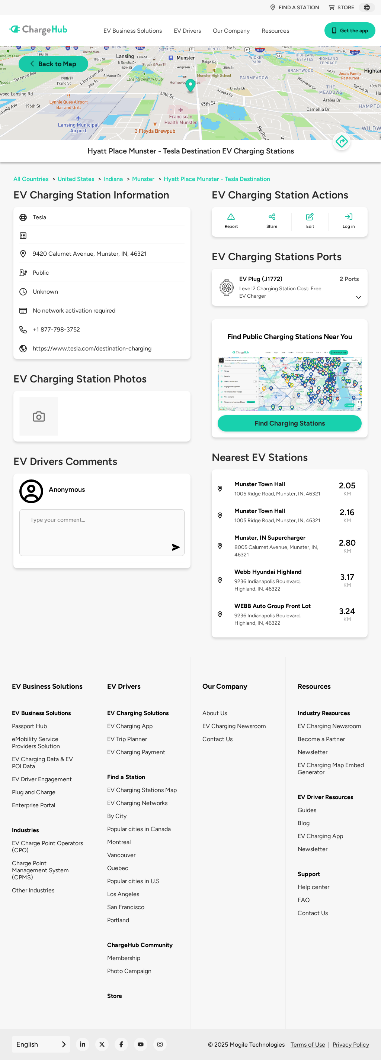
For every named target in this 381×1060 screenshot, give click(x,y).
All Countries (30, 178)
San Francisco (125, 907)
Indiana (113, 178)
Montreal (119, 842)
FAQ (304, 900)
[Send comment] (176, 547)
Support (309, 874)
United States (76, 178)
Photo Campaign (129, 971)
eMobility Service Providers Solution (36, 743)
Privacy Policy (351, 1044)
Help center (313, 887)
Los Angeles (123, 894)
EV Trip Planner (127, 739)
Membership (123, 958)
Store (345, 7)
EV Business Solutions (41, 713)
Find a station (299, 7)
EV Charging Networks (137, 803)
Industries (25, 830)
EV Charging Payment (136, 752)
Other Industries (33, 890)
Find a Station (126, 777)
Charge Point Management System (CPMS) (40, 870)
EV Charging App (130, 726)
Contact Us (217, 739)
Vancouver (121, 855)
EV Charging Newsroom (234, 726)
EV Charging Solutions (138, 713)
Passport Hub (29, 726)
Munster (143, 178)
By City (117, 816)
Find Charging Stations (289, 423)
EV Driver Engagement (42, 779)
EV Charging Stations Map (142, 790)
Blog (304, 823)
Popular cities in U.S (133, 881)
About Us (214, 713)
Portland (118, 920)
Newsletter (312, 752)
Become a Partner (321, 739)
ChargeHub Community (140, 944)
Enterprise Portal (33, 805)
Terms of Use (308, 1044)
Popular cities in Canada (139, 829)
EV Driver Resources (325, 797)
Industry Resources (324, 713)
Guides (307, 810)
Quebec (117, 868)
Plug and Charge (33, 792)
